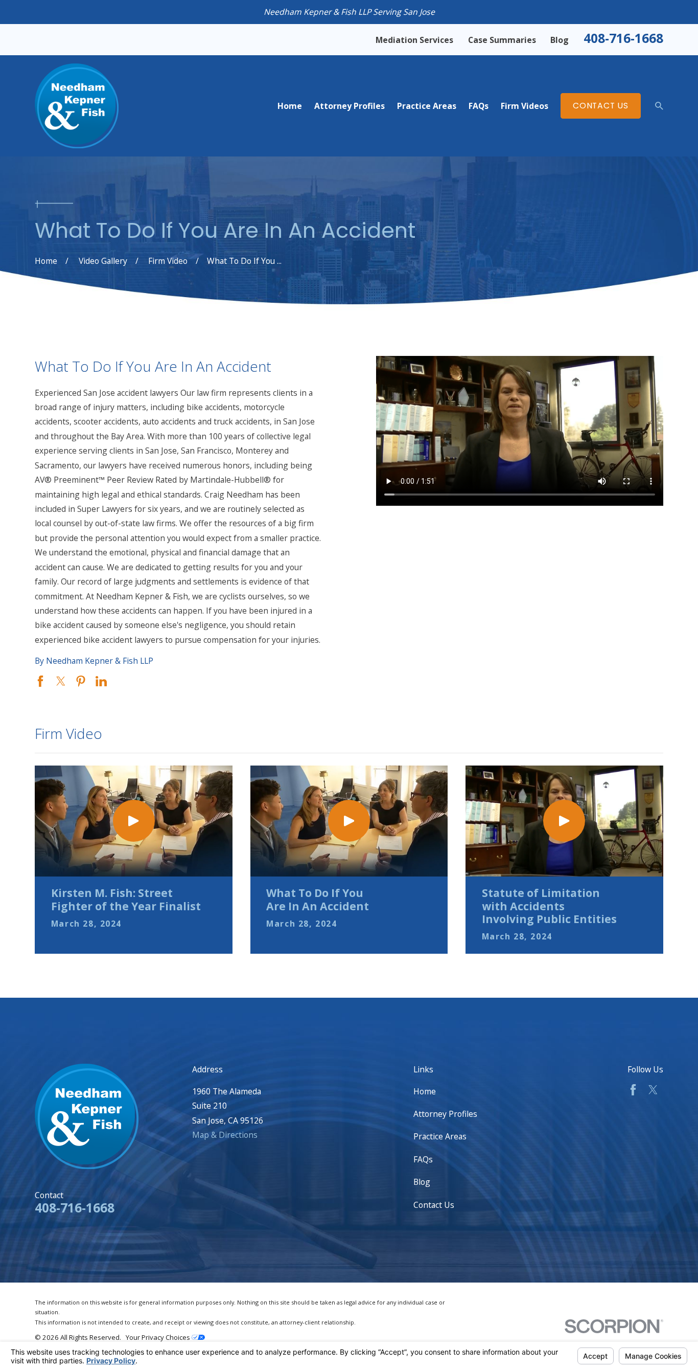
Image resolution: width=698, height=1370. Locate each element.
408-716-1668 (623, 38)
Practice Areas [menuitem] (426, 105)
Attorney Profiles (445, 1113)
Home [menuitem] (289, 105)
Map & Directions (225, 1134)
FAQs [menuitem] (478, 105)
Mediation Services (414, 40)
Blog (559, 40)
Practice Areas (440, 1136)
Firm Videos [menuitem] (524, 105)
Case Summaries (502, 40)
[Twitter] (653, 1089)
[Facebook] (633, 1089)
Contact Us (601, 105)
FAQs (423, 1159)
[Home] (76, 105)
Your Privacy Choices (159, 1337)
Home (424, 1091)
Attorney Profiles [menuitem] (349, 105)
